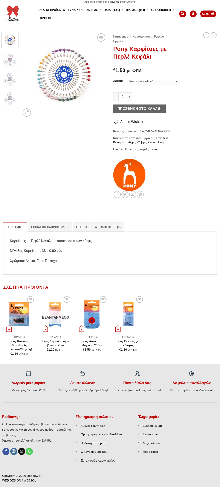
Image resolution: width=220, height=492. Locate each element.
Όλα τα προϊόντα (51, 10)
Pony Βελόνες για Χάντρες (128, 343)
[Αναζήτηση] (182, 14)
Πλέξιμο (130, 142)
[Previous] (28, 74)
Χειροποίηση (161, 10)
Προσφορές (49, 18)
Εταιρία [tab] (81, 227)
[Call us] (29, 451)
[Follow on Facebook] (5, 451)
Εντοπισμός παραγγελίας (98, 460)
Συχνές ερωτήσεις (93, 425)
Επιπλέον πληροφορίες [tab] (50, 227)
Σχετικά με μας (152, 425)
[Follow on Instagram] (13, 451)
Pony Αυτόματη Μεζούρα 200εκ (91, 343)
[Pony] (129, 175)
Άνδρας (92, 10)
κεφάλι (144, 149)
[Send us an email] (21, 451)
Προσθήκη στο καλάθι (140, 109)
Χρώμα (118, 80)
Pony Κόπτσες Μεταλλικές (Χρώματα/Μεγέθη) (19, 345)
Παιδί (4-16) (112, 10)
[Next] (100, 74)
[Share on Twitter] (124, 194)
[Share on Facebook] (117, 194)
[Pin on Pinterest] (140, 194)
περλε (153, 149)
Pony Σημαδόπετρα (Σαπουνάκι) (55, 343)
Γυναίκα (74, 10)
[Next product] (206, 35)
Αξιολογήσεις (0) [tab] (108, 227)
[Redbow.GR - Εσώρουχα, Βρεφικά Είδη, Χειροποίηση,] (17, 14)
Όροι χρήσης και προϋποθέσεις (102, 434)
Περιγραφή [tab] (15, 227)
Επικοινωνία (151, 434)
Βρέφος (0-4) (135, 10)
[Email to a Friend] (132, 194)
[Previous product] (214, 35)
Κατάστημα (120, 36)
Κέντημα (118, 142)
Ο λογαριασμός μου (94, 451)
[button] (193, 14)
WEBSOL (30, 480)
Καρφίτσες (131, 149)
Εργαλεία (119, 41)
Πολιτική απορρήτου (94, 443)
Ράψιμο (159, 36)
